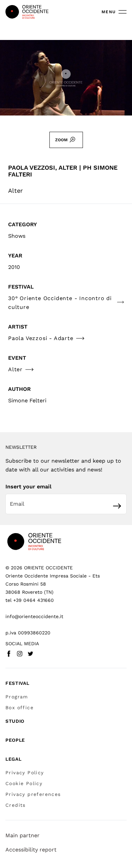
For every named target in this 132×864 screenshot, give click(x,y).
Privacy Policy (24, 772)
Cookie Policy (23, 783)
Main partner (22, 835)
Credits (15, 805)
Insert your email (28, 486)
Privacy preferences (33, 794)
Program (16, 696)
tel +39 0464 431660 (29, 600)
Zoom (61, 140)
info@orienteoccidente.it (34, 616)
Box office (19, 707)
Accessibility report (31, 849)
